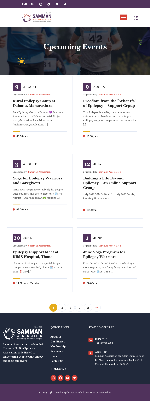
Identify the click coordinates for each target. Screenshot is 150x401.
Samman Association (39, 94)
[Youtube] (67, 378)
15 (88, 307)
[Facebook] (60, 378)
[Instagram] (53, 378)
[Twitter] (74, 378)
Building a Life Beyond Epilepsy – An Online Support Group (109, 183)
